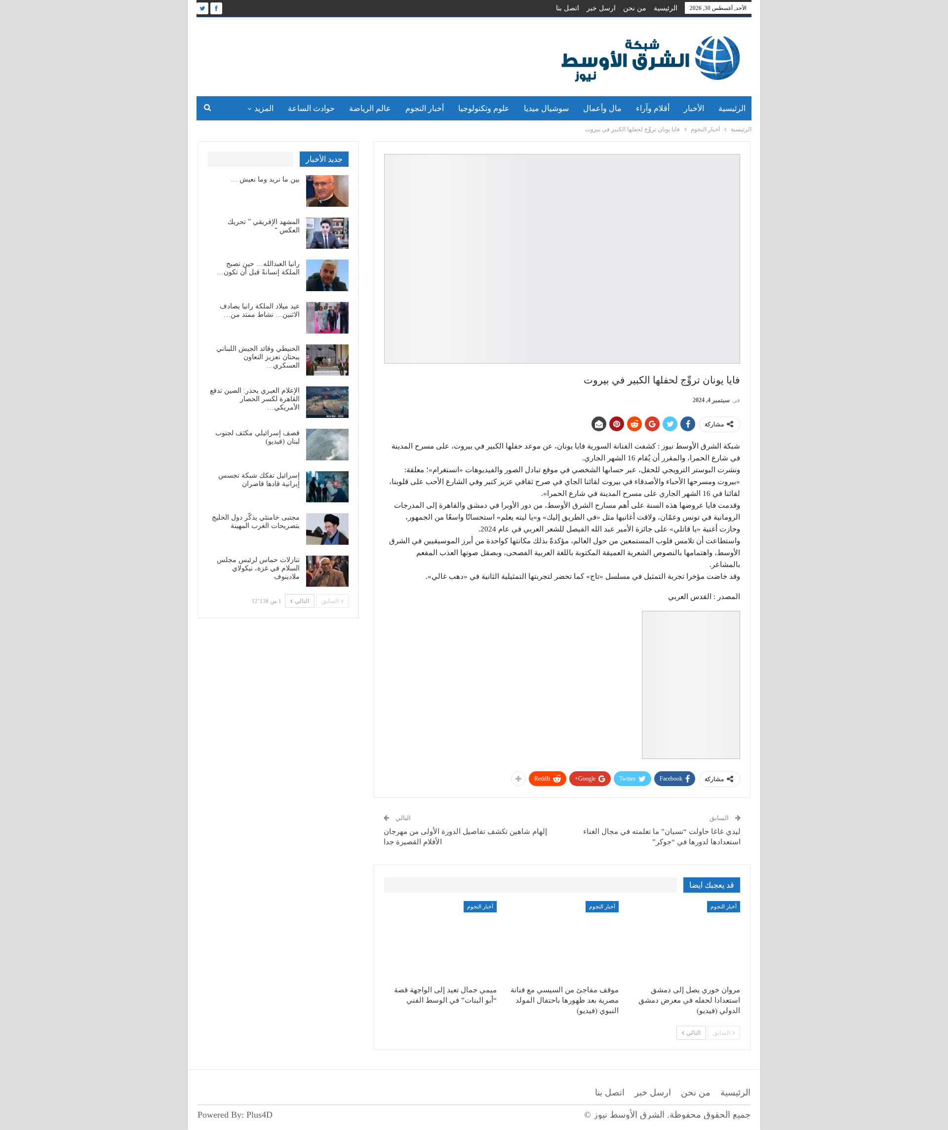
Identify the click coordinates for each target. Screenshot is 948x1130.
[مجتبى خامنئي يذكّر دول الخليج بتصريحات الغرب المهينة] (327, 529)
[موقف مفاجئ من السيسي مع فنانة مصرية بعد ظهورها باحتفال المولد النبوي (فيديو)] (562, 940)
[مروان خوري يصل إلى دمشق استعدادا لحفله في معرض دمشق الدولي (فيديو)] (684, 940)
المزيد (264, 108)
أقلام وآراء (653, 108)
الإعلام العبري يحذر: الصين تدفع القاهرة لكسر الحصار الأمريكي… (255, 399)
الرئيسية (665, 8)
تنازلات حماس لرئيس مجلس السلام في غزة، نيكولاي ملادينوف (258, 568)
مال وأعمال (602, 108)
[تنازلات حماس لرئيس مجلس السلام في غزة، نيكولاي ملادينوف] (327, 571)
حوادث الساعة (311, 108)
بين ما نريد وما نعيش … (265, 179)
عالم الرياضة (370, 108)
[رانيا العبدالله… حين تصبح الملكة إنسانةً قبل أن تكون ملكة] (327, 275)
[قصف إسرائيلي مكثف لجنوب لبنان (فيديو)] (327, 444)
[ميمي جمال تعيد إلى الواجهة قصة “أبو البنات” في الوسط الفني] (440, 940)
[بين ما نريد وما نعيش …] (327, 191)
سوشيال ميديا (546, 108)
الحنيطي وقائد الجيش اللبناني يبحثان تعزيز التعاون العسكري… (258, 357)
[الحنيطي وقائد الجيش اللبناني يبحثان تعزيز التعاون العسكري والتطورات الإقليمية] (327, 360)
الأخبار (694, 108)
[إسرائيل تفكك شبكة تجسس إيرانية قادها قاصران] (327, 487)
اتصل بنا (567, 8)
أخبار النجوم (424, 108)
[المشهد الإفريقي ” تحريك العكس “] (327, 233)
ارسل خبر (601, 8)
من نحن (634, 8)
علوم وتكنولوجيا (484, 108)
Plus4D (259, 1115)
